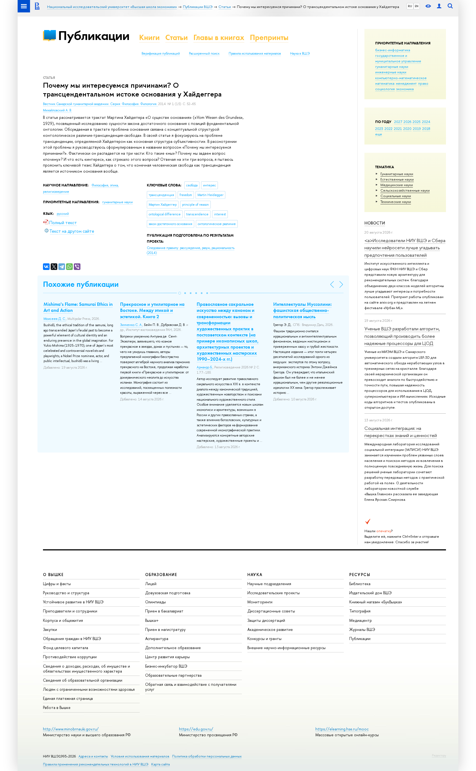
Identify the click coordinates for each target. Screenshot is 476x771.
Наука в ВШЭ (300, 53)
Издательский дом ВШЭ (370, 592)
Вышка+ (152, 620)
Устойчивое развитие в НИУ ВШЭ (73, 601)
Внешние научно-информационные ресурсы (286, 647)
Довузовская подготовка (167, 592)
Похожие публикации (81, 284)
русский (63, 214)
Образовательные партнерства (173, 675)
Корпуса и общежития (63, 620)
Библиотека (359, 583)
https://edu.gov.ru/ (196, 729)
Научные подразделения (269, 583)
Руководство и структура (66, 592)
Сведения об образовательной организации (82, 680)
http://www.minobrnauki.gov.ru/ (71, 729)
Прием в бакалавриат (164, 611)
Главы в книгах (218, 37)
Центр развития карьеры (167, 656)
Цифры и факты (57, 583)
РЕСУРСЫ (359, 574)
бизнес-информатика (392, 49)
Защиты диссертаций (266, 620)
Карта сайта (160, 764)
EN (416, 6)
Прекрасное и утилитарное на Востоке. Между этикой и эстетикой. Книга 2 (152, 310)
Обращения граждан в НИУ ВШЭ (72, 638)
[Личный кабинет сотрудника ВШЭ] (439, 6)
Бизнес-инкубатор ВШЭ (166, 666)
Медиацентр (360, 620)
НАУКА (255, 574)
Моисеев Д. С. (55, 319)
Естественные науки (397, 179)
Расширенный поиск (204, 53)
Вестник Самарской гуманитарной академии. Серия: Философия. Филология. (100, 104)
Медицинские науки (396, 184)
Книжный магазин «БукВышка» (375, 601)
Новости (374, 223)
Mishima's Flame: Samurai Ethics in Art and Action (78, 307)
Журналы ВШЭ (362, 629)
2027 (398, 121)
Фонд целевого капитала (65, 647)
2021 (398, 128)
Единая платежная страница (68, 698)
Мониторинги (259, 601)
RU (410, 6)
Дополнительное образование (173, 647)
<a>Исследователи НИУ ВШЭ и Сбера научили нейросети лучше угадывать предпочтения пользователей (404, 247)
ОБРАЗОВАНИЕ (161, 574)
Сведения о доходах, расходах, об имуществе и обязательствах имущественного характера (86, 668)
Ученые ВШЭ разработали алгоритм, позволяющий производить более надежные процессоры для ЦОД (402, 335)
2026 (407, 121)
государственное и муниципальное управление (398, 58)
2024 (426, 121)
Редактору (439, 755)
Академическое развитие (270, 629)
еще (378, 134)
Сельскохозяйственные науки (405, 190)
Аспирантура (156, 638)
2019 (417, 128)
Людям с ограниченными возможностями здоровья (89, 689)
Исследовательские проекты (273, 592)
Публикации (93, 35)
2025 (417, 121)
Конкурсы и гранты (264, 638)
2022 (389, 128)
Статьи (176, 37)
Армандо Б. (205, 367)
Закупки (50, 629)
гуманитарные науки (391, 66)
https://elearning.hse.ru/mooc (342, 729)
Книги (149, 37)
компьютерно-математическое (401, 77)
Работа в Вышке (57, 707)
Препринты (269, 37)
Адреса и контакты (93, 756)
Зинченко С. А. (131, 325)
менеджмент (406, 83)
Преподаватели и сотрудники (70, 611)
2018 (426, 128)
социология (385, 88)
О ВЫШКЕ (53, 574)
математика (384, 83)
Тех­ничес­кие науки (395, 201)
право (423, 83)
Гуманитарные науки (396, 173)
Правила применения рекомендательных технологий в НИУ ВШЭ (95, 764)
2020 (407, 128)
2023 (379, 128)
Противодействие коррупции (70, 656)
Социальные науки (395, 195)
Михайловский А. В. (57, 110)
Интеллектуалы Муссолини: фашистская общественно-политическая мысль (302, 310)
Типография (359, 611)
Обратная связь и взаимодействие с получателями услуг (190, 687)
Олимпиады (155, 601)
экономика (405, 88)
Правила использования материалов (255, 53)
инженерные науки (390, 71)
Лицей (150, 583)
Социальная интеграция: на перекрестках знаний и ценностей (400, 431)
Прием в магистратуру (165, 629)
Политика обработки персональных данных (207, 756)
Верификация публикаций (161, 53)
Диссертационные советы (271, 611)
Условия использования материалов (140, 756)
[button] (179, 293)
